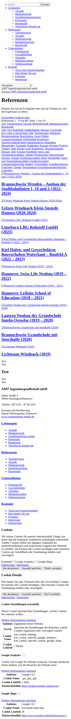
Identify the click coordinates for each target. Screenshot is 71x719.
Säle (31, 133)
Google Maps (45, 561)
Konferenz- (43, 139)
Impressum (21, 79)
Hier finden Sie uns (25, 73)
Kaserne (44, 145)
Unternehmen (15, 48)
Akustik (19, 11)
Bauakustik (21, 23)
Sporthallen (54, 158)
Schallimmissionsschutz (28, 17)
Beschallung (26, 136)
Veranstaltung (29, 167)
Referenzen (14, 29)
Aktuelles (20, 57)
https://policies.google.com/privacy (40, 685)
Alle (3, 123)
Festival (63, 145)
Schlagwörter (22, 117)
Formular (20, 76)
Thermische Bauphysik (27, 26)
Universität (56, 130)
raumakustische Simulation (41, 142)
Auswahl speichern (31, 568)
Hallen (45, 136)
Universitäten (41, 164)
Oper (9, 130)
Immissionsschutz (24, 42)
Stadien (29, 164)
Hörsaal (44, 130)
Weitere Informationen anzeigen (18, 620)
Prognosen (21, 20)
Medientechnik (23, 14)
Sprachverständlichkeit (13, 142)
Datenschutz (15, 523)
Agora (37, 136)
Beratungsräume (10, 136)
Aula (28, 148)
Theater (17, 167)
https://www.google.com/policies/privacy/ (44, 715)
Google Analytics (24, 561)
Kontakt (12, 66)
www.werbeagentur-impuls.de (17, 416)
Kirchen (53, 145)
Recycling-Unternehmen (14, 133)
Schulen (21, 151)
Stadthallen (33, 145)
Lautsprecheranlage (12, 139)
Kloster (21, 148)
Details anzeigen (52, 568)
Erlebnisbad (29, 139)
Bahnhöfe (18, 130)
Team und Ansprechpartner (30, 70)
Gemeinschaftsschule (12, 164)
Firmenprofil (22, 51)
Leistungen (14, 7)
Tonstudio (21, 145)
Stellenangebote (23, 63)
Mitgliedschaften (24, 60)
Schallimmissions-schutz (21, 436)
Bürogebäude (56, 154)
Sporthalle (31, 151)
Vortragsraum (41, 133)
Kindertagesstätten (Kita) (33, 158)
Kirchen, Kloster (10, 158)
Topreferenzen (23, 32)
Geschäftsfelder (23, 54)
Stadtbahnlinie (32, 130)
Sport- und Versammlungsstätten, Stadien (25, 153)
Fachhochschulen (39, 161)
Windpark (54, 133)
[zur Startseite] (24, 91)
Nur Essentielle (52, 594)
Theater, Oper (8, 148)
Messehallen (8, 145)
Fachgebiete (7, 117)
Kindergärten (41, 154)
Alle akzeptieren (11, 568)
